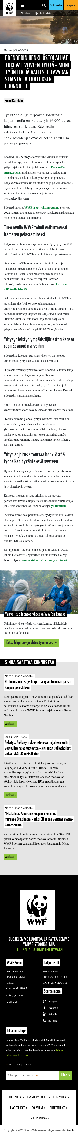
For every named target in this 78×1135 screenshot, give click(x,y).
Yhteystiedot (58, 1107)
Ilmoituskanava (38, 1118)
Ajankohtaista (43, 13)
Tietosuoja (15, 1097)
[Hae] (44, 5)
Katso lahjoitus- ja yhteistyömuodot (30, 642)
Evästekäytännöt (37, 1097)
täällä (70, 1130)
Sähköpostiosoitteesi (20, 1075)
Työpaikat (37, 1107)
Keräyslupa (60, 1097)
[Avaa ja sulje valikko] (22, 5)
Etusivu (25, 13)
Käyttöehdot (17, 1107)
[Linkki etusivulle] (9, 8)
